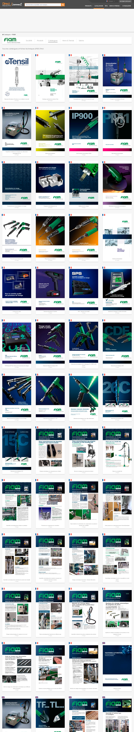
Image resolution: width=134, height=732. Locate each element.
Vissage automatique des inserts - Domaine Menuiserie (83, 579)
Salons (81, 41)
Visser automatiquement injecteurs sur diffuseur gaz (50, 634)
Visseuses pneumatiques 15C (16, 471)
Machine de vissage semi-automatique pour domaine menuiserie (83, 688)
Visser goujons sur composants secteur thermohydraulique (117, 525)
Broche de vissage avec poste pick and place (83, 471)
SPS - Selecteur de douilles (84, 311)
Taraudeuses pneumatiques (84, 258)
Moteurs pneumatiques (50, 153)
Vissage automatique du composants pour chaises (50, 471)
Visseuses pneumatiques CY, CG (50, 418)
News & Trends (114, 6)
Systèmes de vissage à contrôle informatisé (117, 311)
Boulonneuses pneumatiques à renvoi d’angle (16, 418)
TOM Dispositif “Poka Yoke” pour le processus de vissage (17, 365)
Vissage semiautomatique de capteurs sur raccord (16, 634)
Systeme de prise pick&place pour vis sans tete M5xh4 (50, 688)
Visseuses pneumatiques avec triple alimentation (83, 418)
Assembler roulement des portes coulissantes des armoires (83, 634)
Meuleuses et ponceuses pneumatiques (117, 206)
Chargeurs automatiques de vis (50, 206)
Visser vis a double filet (117, 471)
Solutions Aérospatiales (117, 258)
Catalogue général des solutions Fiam (50, 99)
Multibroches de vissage (84, 206)
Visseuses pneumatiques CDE (117, 365)
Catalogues (99, 6)
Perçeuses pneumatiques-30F (16, 258)
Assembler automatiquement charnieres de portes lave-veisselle (16, 579)
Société (29, 41)
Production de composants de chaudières (50, 525)
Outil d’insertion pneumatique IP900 (83, 153)
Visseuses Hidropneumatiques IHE (50, 365)
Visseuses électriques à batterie (50, 311)
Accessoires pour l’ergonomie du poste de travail (84, 99)
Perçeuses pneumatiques (50, 258)
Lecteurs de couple (17, 311)
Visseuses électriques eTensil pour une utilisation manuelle (16, 99)
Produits (88, 6)
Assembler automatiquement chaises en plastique (16, 525)
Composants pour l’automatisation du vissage (16, 206)
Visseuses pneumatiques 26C (117, 418)
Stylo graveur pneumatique (117, 153)
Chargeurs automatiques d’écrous (117, 99)
